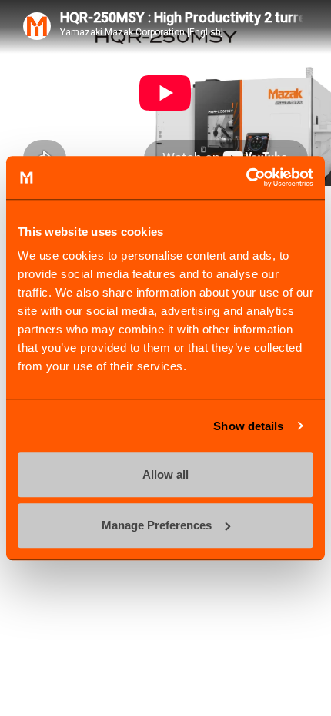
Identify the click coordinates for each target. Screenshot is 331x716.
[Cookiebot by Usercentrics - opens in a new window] (246, 177)
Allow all (165, 474)
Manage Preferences (157, 525)
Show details (248, 426)
